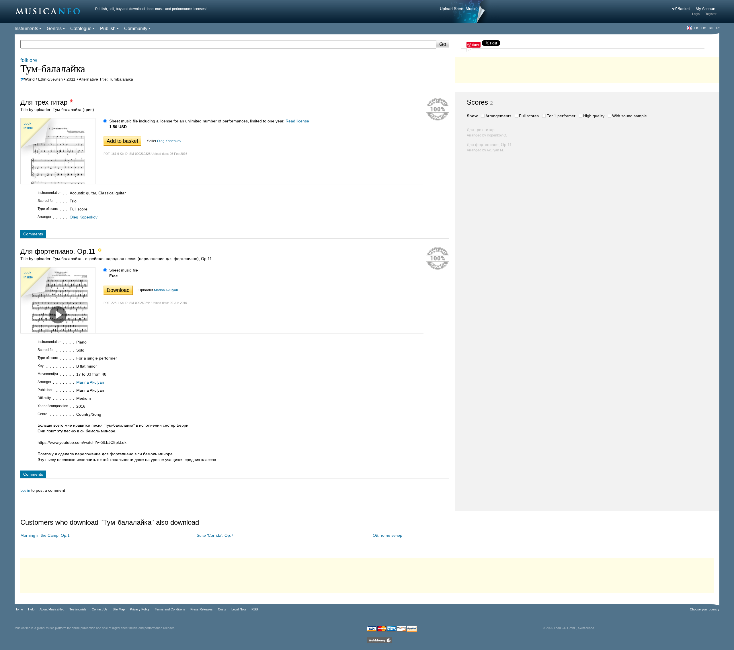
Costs (222, 609)
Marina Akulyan (166, 290)
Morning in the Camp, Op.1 (45, 535)
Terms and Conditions (170, 609)
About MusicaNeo (52, 609)
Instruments (26, 28)
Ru (711, 28)
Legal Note (238, 609)
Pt (717, 28)
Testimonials (78, 609)
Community (135, 28)
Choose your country (704, 609)
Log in (25, 491)
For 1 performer (560, 116)
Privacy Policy (140, 609)
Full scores (529, 116)
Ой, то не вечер (387, 535)
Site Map (119, 609)
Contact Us (100, 609)
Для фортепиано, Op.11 (489, 147)
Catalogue (80, 28)
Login (696, 13)
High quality (593, 116)
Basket (684, 8)
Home (19, 609)
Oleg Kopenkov (169, 141)
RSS (254, 609)
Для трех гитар (487, 132)
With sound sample (629, 116)
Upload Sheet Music (458, 8)
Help (31, 609)
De (703, 28)
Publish (108, 28)
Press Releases (201, 609)
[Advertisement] (587, 68)
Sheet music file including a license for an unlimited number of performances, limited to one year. (196, 121)
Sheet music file (123, 270)
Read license (297, 121)
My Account (706, 8)
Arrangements (498, 116)
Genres (54, 28)
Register (711, 13)
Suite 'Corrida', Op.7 (215, 535)
